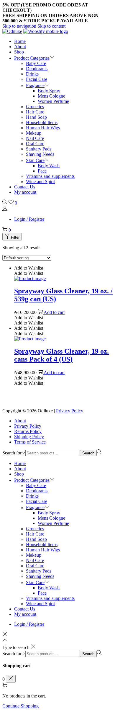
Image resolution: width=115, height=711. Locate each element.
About (20, 420)
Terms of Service (30, 441)
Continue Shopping (20, 705)
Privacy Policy (69, 410)
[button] (28, 267)
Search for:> (13, 452)
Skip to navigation (19, 26)
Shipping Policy (29, 436)
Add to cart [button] (54, 312)
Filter (15, 237)
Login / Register (29, 219)
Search (88, 453)
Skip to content (51, 26)
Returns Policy (28, 431)
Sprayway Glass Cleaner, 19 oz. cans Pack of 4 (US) (61, 355)
